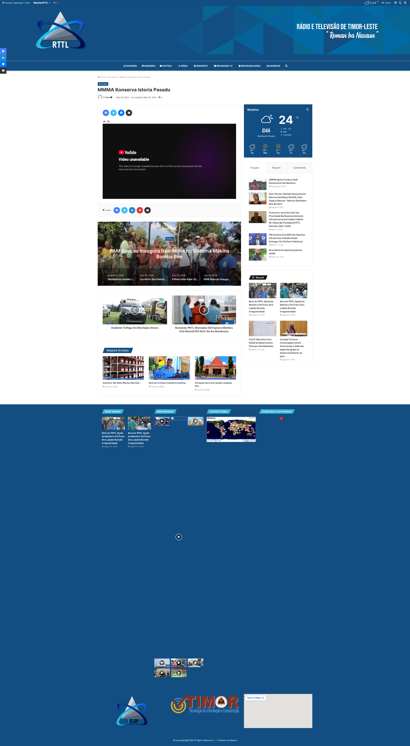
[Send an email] (111, 97)
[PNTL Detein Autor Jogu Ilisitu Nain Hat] (195, 662)
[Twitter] (113, 113)
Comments (299, 167)
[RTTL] (205, 30)
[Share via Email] (129, 113)
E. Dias (106, 97)
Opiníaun (274, 66)
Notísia (167, 66)
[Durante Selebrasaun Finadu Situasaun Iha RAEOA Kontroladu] (162, 672)
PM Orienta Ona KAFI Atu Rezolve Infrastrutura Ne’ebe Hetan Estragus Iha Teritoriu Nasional (287, 238)
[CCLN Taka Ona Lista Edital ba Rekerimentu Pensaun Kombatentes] (262, 328)
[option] (169, 254)
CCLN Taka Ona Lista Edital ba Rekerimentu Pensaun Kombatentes (261, 342)
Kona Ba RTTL (41, 2)
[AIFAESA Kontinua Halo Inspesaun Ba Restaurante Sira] (179, 672)
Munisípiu (149, 66)
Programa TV (224, 66)
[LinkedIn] (132, 210)
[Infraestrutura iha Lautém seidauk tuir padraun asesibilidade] (215, 367)
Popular (254, 167)
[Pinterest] (140, 210)
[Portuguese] (56, 3)
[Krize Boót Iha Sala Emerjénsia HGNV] (257, 255)
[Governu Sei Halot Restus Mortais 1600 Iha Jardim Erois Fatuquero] (123, 367)
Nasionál (131, 66)
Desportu (202, 66)
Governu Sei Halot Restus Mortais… (122, 382)
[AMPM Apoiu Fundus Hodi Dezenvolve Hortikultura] (257, 184)
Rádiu (184, 66)
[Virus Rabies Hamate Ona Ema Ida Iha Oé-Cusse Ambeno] (179, 662)
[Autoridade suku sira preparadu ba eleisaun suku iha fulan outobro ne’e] (195, 421)
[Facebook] (106, 113)
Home (103, 77)
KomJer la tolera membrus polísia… (168, 382)
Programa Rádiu (250, 66)
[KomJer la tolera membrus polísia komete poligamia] (169, 367)
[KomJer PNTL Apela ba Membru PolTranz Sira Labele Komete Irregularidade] (262, 290)
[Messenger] (121, 113)
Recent (276, 167)
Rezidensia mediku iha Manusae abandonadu (169, 254)
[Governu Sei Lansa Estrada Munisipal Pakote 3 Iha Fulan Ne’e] (162, 662)
